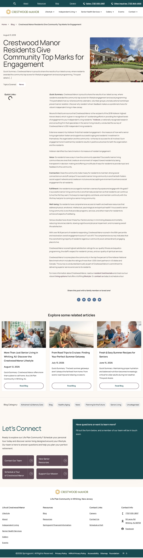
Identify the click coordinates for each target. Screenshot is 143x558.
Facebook (129, 529)
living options (61, 276)
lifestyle (87, 276)
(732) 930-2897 (131, 513)
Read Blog (24, 386)
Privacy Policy (61, 553)
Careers (73, 3)
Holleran (96, 119)
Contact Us (94, 519)
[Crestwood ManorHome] (22, 12)
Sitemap (104, 553)
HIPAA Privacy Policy (77, 553)
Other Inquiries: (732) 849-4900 (127, 3)
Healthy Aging (64, 404)
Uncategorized (133, 404)
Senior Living (116, 404)
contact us (99, 276)
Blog (57, 3)
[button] (79, 299)
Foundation (114, 553)
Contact (132, 12)
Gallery (109, 12)
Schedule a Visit (96, 525)
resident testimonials (103, 273)
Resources (41, 3)
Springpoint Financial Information (57, 525)
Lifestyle (48, 12)
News (21, 84)
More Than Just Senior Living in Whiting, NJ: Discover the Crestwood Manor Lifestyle (21, 356)
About (25, 3)
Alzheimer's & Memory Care (32, 404)
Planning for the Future (95, 404)
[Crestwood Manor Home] (71, 494)
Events (121, 12)
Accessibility (93, 553)
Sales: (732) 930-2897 (95, 3)
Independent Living (67, 12)
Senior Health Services (90, 12)
